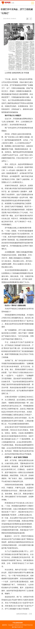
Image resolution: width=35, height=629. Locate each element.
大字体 (31, 19)
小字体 (27, 19)
